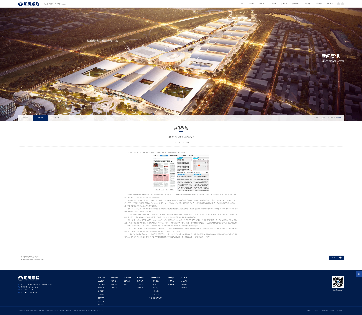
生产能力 (101, 288)
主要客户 (101, 298)
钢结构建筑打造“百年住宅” (31, 257)
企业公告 (156, 288)
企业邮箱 (309, 310)
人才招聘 (183, 278)
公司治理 (156, 294)
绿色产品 (171, 281)
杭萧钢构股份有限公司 (52, 310)
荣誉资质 (101, 294)
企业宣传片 (101, 304)
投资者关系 (155, 278)
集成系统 (140, 281)
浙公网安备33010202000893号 (94, 310)
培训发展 (184, 288)
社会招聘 (184, 281)
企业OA (317, 310)
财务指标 (156, 291)
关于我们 (101, 278)
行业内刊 (56, 117)
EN (338, 4)
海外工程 (127, 284)
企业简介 (101, 281)
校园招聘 (184, 284)
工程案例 (127, 278)
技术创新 (140, 278)
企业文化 (101, 301)
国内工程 (127, 281)
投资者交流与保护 (156, 298)
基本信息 (156, 281)
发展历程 (101, 291)
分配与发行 (155, 284)
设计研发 (140, 288)
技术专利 (140, 284)
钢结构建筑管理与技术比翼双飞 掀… (34, 259)
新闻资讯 (331, 117)
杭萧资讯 (26, 117)
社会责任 (171, 278)
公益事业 (171, 284)
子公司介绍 (101, 284)
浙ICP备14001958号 (80, 310)
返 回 (333, 257)
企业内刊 (114, 288)
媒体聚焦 (41, 117)
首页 (324, 117)
